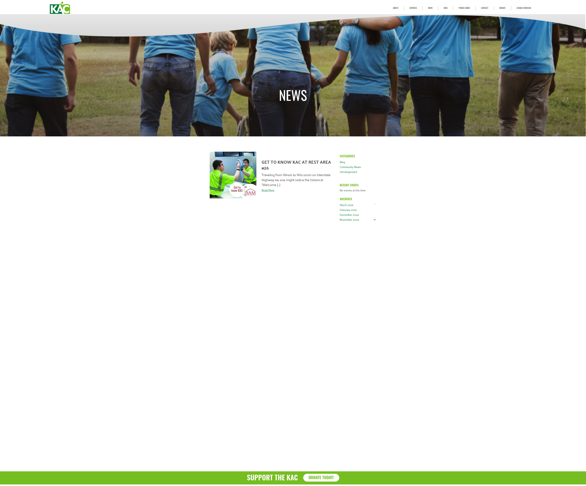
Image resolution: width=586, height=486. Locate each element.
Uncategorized (348, 171)
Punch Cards (464, 8)
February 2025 (348, 209)
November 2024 (349, 219)
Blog (342, 161)
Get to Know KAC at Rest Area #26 (296, 165)
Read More (268, 189)
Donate (502, 8)
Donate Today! (321, 478)
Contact (484, 8)
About (395, 8)
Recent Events (349, 185)
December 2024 (349, 214)
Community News (350, 166)
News (430, 8)
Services (413, 8)
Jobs (446, 8)
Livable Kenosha (524, 8)
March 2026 (346, 204)
